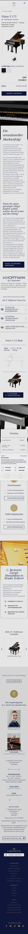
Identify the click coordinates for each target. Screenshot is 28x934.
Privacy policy (23, 455)
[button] (3, 456)
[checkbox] (2, 467)
